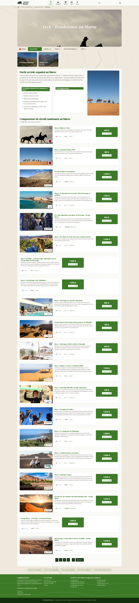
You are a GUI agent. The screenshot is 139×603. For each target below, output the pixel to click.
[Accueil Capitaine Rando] (18, 7)
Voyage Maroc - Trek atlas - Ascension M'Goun (36, 518)
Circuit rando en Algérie (34, 570)
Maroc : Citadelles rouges (63, 475)
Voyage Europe (101, 582)
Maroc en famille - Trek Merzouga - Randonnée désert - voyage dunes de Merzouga (39, 259)
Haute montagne (71, 49)
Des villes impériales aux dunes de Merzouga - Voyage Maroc (72, 216)
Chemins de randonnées (50, 582)
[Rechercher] (120, 3)
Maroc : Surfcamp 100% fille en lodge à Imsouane (71, 388)
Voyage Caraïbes (101, 580)
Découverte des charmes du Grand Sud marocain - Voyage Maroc (74, 497)
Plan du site (20, 593)
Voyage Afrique (74, 580)
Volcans (46, 585)
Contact (94, 600)
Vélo (57, 49)
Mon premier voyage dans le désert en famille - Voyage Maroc (73, 539)
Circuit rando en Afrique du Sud (102, 570)
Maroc (23, 49)
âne (83, 49)
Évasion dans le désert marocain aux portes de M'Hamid (73, 322)
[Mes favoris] (99, 3)
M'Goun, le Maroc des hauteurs (65, 172)
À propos (19, 591)
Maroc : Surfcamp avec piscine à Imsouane (69, 300)
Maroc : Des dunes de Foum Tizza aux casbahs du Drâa (73, 237)
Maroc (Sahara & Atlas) (62, 128)
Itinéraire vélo (47, 580)
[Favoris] (50, 127)
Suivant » (80, 560)
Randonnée (35, 49)
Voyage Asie (73, 587)
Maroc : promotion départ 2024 (65, 150)
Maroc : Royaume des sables (64, 409)
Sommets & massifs (49, 583)
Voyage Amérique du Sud (76, 585)
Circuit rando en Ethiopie (67, 570)
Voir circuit (106, 133)
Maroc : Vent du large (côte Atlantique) (33, 280)
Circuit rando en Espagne (51, 570)
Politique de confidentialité (24, 594)
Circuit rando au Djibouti (84, 570)
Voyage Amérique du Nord (77, 583)
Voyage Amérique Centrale (77, 582)
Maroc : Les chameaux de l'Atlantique (67, 431)
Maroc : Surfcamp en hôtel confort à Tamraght (70, 344)
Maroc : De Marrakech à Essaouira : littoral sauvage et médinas (72, 194)
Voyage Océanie (101, 585)
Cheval (47, 49)
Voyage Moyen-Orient (103, 583)
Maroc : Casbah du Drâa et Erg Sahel (66, 453)
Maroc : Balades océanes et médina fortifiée (69, 366)
